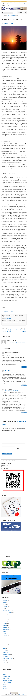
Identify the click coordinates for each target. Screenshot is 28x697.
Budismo (4, 604)
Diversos (4, 623)
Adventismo (5, 600)
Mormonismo (5, 646)
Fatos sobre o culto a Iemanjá (21, 330)
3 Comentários (22, 21)
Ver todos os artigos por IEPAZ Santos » (16, 342)
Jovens (4, 637)
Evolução (4, 631)
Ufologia (4, 660)
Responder (24, 385)
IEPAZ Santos (5, 21)
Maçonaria (5, 639)
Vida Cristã (5, 664)
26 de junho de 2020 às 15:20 (11, 372)
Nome (17, 445)
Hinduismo (5, 633)
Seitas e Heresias (18, 322)
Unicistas (4, 662)
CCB (4, 608)
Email (11, 23)
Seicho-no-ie (13, 15)
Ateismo (4, 602)
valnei (7, 370)
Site (17, 451)
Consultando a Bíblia (7, 612)
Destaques (5, 621)
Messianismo (5, 644)
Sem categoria (6, 656)
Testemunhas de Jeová (7, 658)
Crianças (4, 614)
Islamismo (5, 635)
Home (8, 15)
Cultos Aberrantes (6, 617)
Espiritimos (5, 627)
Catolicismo (5, 606)
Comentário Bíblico (6, 610)
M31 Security (21, 694)
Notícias (4, 648)
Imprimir (5, 23)
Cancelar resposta (13, 424)
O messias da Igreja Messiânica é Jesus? (6, 330)
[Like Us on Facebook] (24, 3)
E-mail (18, 448)
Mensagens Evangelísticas (8, 642)
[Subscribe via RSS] (26, 3)
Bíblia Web (5, 688)
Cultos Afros (5, 619)
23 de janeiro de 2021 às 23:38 (11, 390)
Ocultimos (5, 650)
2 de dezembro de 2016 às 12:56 (11, 353)
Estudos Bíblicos (6, 629)
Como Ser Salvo (6, 672)
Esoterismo (5, 625)
